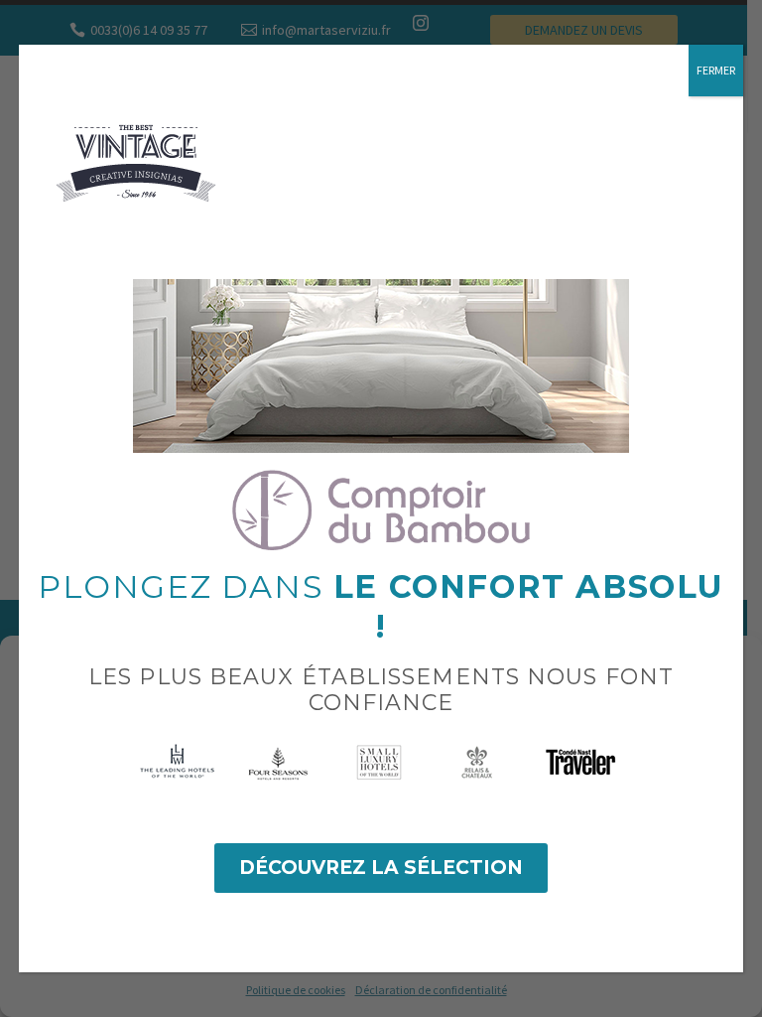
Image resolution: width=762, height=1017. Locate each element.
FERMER (716, 70)
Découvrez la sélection (381, 867)
